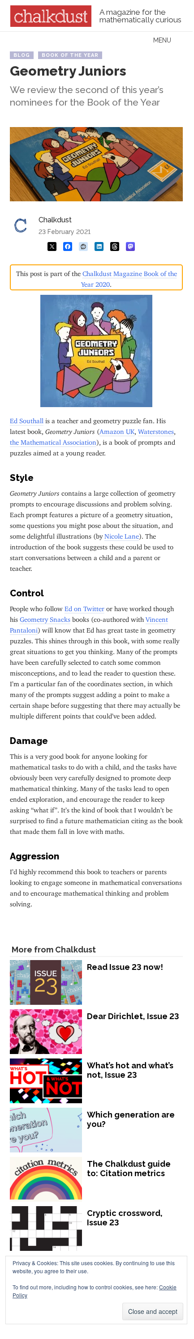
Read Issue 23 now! (125, 967)
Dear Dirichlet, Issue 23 (133, 1016)
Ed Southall (26, 419)
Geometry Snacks (45, 617)
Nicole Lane (121, 534)
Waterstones (156, 429)
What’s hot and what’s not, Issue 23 (130, 1070)
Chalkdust (55, 220)
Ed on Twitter (84, 606)
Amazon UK (116, 429)
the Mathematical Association (53, 440)
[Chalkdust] (50, 24)
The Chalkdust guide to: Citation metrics (129, 1168)
